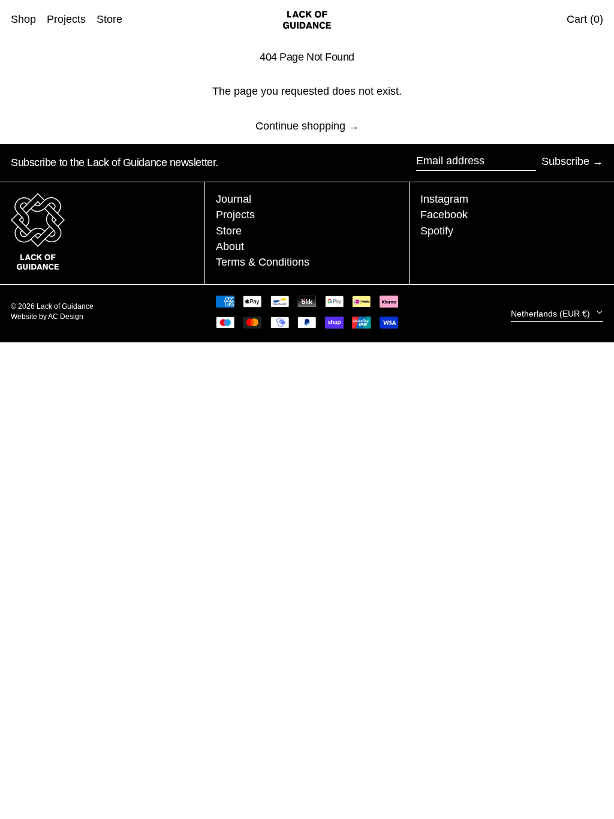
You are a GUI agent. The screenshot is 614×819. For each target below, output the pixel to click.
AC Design (65, 316)
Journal (233, 199)
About (230, 246)
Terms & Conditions (262, 262)
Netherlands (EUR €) (551, 313)
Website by (29, 316)
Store (229, 231)
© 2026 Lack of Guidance (52, 306)
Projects (235, 215)
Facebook (444, 215)
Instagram (444, 199)
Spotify (436, 231)
